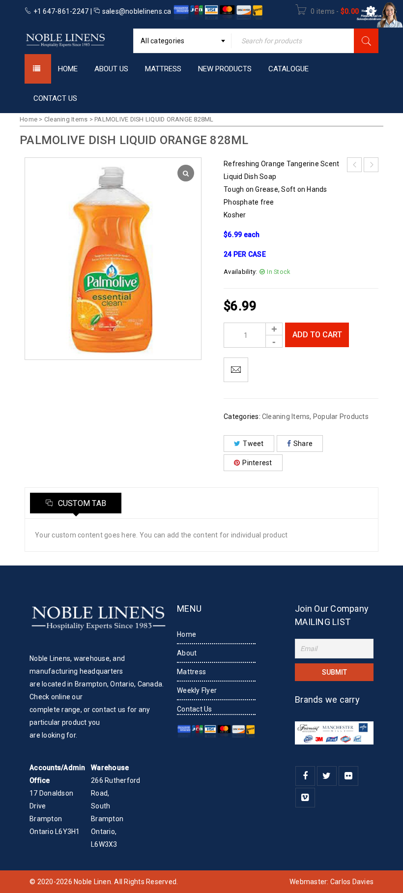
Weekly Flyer (197, 690)
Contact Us (194, 709)
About (187, 653)
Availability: (240, 271)
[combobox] (182, 41)
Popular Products (341, 416)
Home (28, 119)
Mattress (191, 672)
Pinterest (257, 463)
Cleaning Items (66, 119)
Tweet (253, 443)
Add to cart (317, 334)
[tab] (75, 503)
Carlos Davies (352, 882)
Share (303, 443)
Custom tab (81, 503)
